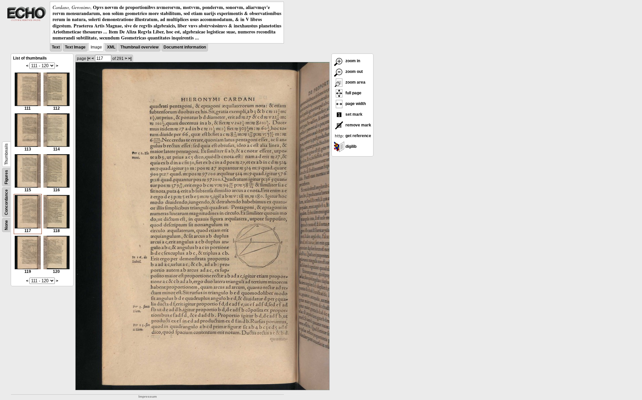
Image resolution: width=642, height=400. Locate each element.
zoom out (353, 71)
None (6, 225)
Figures (6, 177)
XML (111, 47)
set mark (353, 114)
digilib (350, 146)
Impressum (147, 396)
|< (89, 58)
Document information (185, 47)
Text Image (75, 47)
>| (129, 58)
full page (352, 93)
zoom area (354, 82)
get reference (357, 135)
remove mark (357, 125)
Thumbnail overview (139, 47)
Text (56, 47)
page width (355, 103)
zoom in (352, 61)
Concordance (6, 202)
